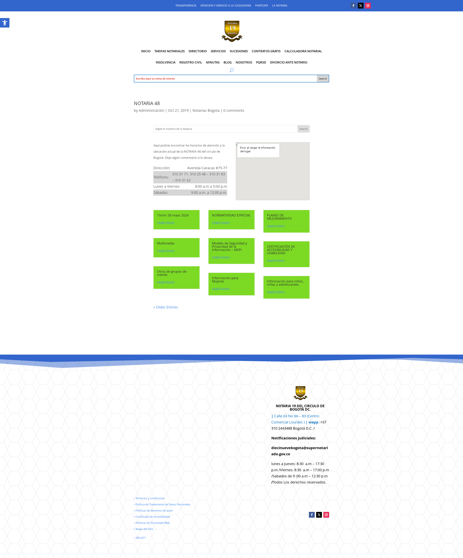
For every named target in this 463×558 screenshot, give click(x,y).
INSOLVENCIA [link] (165, 62)
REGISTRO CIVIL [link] (190, 62)
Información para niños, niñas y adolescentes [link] (285, 283)
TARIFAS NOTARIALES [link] (169, 51)
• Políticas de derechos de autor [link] (153, 510)
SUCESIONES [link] (239, 51)
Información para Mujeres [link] (225, 279)
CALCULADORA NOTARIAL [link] (303, 51)
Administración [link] (151, 110)
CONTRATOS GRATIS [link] (266, 51)
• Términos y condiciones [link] (149, 498)
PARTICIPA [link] (261, 5)
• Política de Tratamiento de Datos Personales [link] (162, 504)
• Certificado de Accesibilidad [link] (152, 516)
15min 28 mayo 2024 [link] (173, 215)
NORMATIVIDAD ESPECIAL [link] (231, 215)
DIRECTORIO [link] (198, 51)
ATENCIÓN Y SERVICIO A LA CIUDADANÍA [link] (225, 5)
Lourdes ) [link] (303, 422)
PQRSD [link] (261, 62)
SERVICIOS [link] (218, 51)
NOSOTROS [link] (244, 62)
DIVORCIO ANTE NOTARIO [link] (288, 62)
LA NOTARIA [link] (279, 5)
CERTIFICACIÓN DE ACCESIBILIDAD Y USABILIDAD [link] (281, 249)
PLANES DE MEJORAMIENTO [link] (279, 217)
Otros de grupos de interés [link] (171, 273)
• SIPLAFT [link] (140, 538)
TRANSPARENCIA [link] (185, 5)
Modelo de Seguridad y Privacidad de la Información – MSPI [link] (229, 246)
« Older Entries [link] (165, 307)
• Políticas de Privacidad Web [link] (152, 523)
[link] (4, 22)
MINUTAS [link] (213, 62)
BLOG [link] (228, 62)
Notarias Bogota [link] (206, 110)
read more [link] (166, 222)
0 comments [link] (233, 110)
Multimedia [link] (165, 243)
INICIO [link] (145, 51)
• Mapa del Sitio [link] (144, 529)
